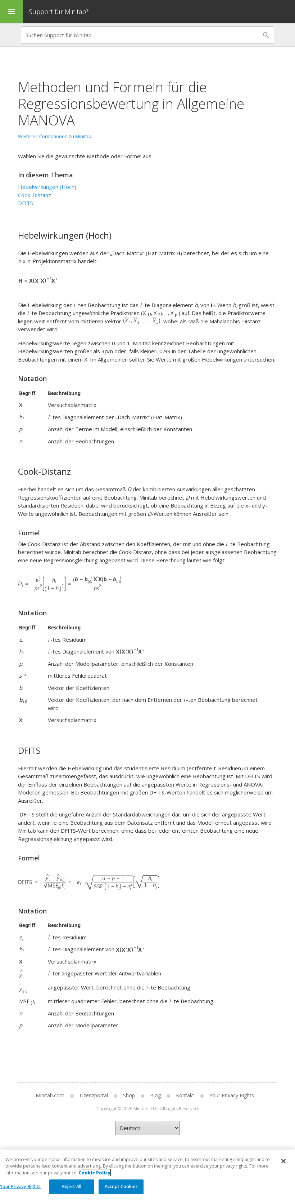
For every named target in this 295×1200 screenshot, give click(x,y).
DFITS (25, 203)
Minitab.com (50, 1095)
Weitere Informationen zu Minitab (54, 136)
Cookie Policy (94, 1173)
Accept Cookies (121, 1186)
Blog (155, 1095)
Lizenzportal (94, 1095)
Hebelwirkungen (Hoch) (47, 186)
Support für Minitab (58, 11)
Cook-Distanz (34, 195)
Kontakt (185, 1095)
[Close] (283, 1161)
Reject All (71, 1186)
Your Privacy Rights (20, 1186)
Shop (129, 1095)
